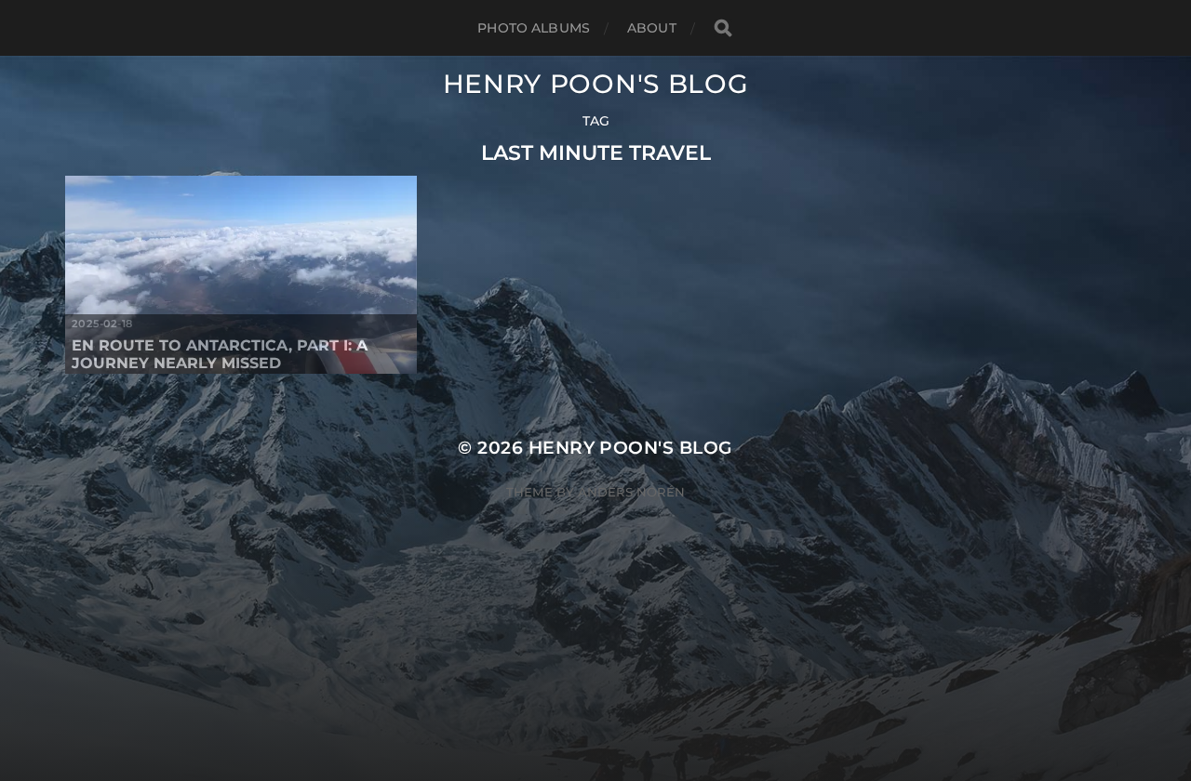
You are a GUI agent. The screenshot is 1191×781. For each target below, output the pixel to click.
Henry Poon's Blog (596, 83)
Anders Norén (631, 491)
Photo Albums (533, 28)
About (651, 28)
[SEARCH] (723, 28)
